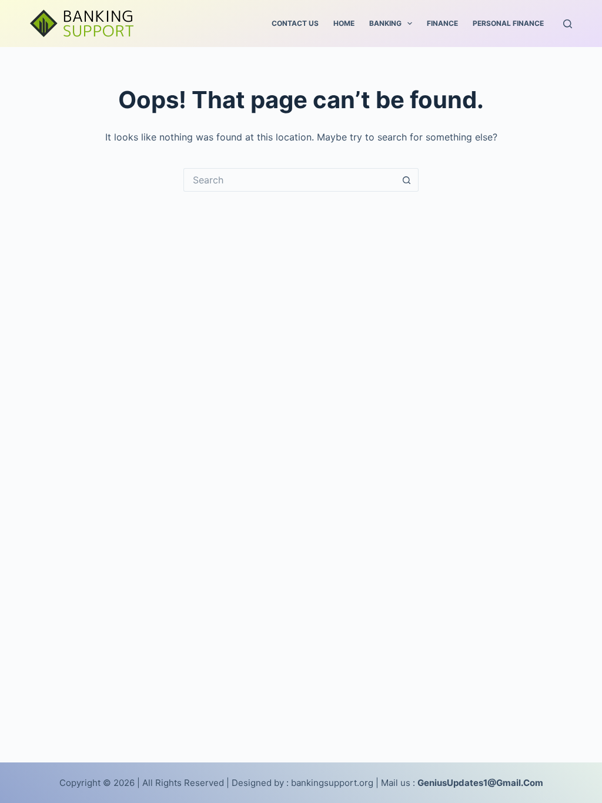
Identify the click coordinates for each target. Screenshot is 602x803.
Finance (442, 23)
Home (343, 23)
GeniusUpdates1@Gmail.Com (480, 782)
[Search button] (407, 180)
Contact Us (295, 23)
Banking (385, 23)
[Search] (567, 23)
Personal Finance (508, 23)
